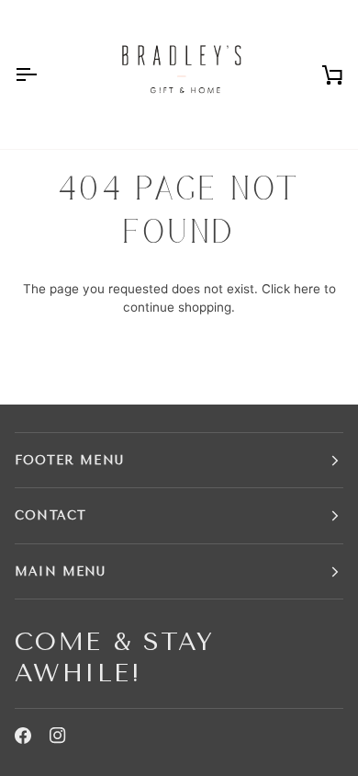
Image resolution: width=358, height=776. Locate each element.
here (307, 288)
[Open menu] (42, 74)
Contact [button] (50, 515)
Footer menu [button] (69, 460)
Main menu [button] (60, 571)
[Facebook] (23, 735)
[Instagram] (58, 735)
